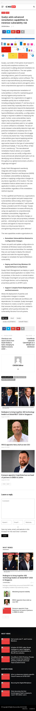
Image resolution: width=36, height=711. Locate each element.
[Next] (7, 617)
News (7, 12)
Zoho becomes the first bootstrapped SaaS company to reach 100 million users (21, 693)
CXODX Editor (5, 26)
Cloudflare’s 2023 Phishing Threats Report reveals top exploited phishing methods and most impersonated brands (22, 659)
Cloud (3, 12)
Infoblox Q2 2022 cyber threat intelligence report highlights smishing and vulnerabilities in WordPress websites (21, 650)
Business (6, 554)
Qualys (19, 318)
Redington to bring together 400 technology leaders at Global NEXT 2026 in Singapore (18, 578)
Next (8, 484)
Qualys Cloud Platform (9, 321)
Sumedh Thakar (23, 321)
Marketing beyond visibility (21, 592)
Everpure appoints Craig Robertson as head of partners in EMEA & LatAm (22, 610)
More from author (19, 377)
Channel (12, 554)
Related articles (7, 377)
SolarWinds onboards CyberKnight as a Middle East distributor (29, 343)
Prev (4, 484)
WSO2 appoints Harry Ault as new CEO (15, 445)
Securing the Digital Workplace (21, 683)
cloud (12, 318)
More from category (8, 379)
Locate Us (32, 709)
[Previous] (4, 617)
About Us (24, 709)
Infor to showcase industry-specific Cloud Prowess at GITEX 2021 (22, 675)
